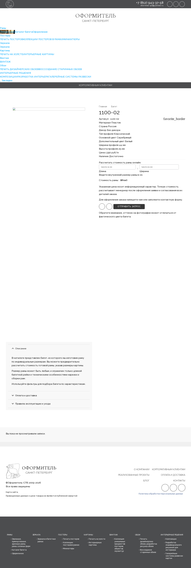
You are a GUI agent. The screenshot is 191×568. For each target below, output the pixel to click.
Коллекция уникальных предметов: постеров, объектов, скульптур (119, 545)
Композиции (171, 539)
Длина (102, 171)
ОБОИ (137, 535)
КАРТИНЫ (88, 535)
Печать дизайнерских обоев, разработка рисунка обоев (148, 542)
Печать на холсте (97, 539)
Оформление (18, 553)
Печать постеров (71, 539)
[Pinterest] (175, 4)
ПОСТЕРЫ (62, 535)
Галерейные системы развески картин (174, 555)
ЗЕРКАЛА (36, 535)
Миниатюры (68, 548)
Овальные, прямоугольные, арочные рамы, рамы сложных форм (21, 542)
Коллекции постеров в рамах (71, 543)
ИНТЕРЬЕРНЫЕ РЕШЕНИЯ (172, 535)
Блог (146, 480)
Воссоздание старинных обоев (148, 551)
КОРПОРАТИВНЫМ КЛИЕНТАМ (168, 469)
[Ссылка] (10, 4)
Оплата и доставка (173, 474)
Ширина (144, 171)
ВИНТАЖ (114, 535)
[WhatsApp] (102, 206)
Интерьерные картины (95, 543)
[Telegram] (169, 4)
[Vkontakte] (182, 4)
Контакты (179, 480)
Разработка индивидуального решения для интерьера (173, 546)
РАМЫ (9, 535)
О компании (141, 469)
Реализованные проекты (133, 474)
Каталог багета (19, 550)
